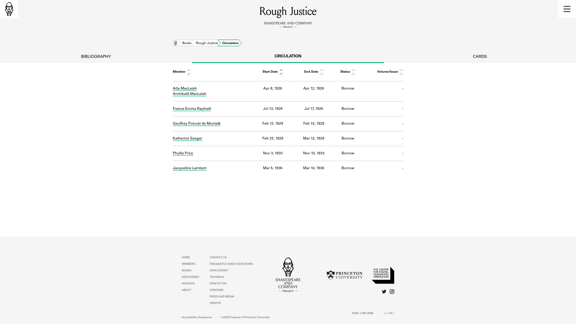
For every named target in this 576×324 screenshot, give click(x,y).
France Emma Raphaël (192, 109)
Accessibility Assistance (197, 317)
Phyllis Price (183, 153)
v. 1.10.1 (389, 313)
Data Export (219, 270)
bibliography (96, 57)
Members (188, 264)
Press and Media (222, 296)
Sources (188, 283)
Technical (217, 277)
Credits (215, 303)
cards (480, 57)
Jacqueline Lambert (189, 168)
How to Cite (218, 283)
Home (175, 43)
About (186, 290)
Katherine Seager (187, 138)
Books (186, 43)
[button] (567, 9)
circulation (288, 56)
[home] (9, 9)
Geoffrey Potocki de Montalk (196, 124)
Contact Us (218, 257)
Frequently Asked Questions (231, 264)
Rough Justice (207, 43)
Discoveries (190, 277)
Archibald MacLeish (189, 94)
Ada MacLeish (185, 88)
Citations (216, 290)
